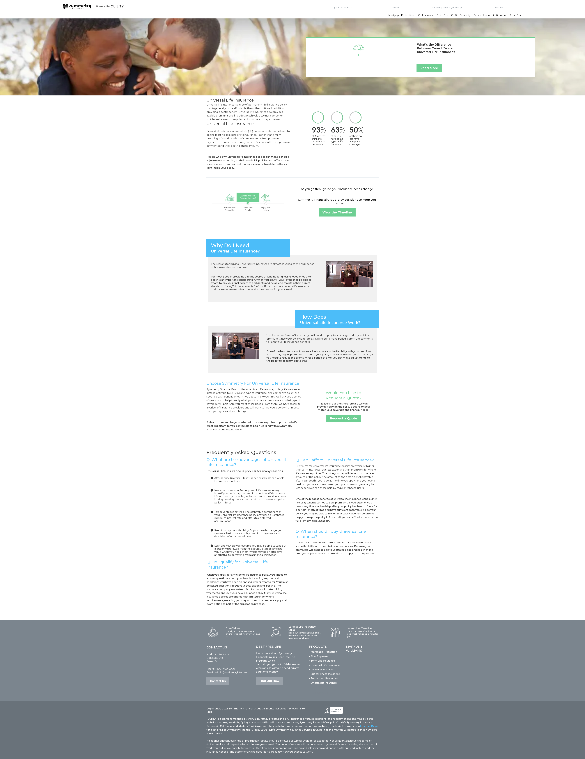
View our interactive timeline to (362, 631)
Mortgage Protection (401, 15)
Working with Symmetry (447, 7)
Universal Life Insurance (325, 665)
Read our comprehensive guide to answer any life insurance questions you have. (304, 635)
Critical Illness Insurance (324, 674)
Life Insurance (425, 15)
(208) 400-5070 (343, 7)
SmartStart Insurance (323, 682)
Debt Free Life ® (447, 15)
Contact (498, 7)
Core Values (233, 628)
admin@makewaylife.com (230, 672)
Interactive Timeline (359, 628)
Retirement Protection (324, 678)
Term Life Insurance (323, 660)
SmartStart (516, 15)
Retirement (500, 15)
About (395, 7)
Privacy (293, 708)
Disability (465, 15)
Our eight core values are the (240, 631)
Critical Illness (481, 15)
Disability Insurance (321, 669)
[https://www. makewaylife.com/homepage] (186, 6)
